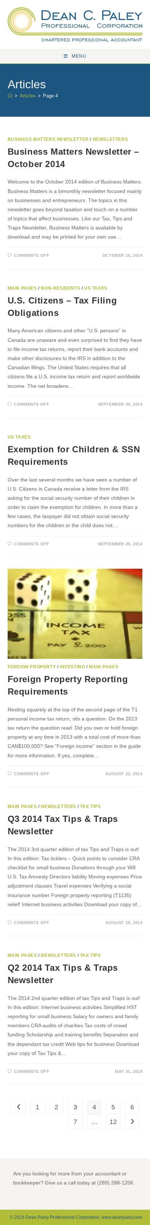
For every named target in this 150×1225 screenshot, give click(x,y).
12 (113, 1121)
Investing (72, 666)
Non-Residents (60, 288)
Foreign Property (32, 666)
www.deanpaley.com (122, 1217)
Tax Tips (90, 806)
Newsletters (110, 139)
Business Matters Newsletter (48, 139)
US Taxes (95, 288)
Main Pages (22, 288)
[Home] (10, 95)
